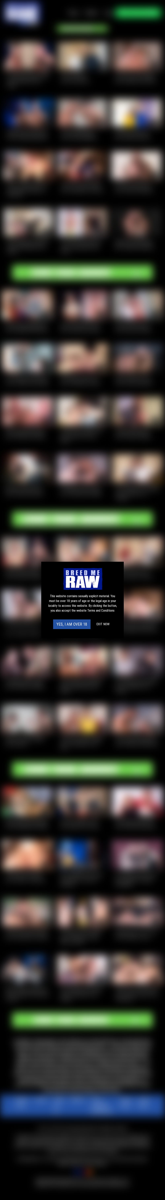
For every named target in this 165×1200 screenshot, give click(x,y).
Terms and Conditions (100, 610)
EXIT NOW (102, 624)
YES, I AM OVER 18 (72, 624)
